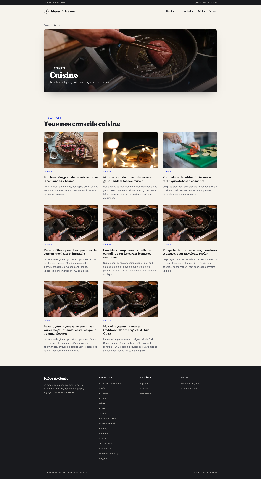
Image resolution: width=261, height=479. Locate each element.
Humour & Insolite (108, 453)
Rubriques (171, 11)
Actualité (189, 11)
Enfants (103, 428)
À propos (145, 383)
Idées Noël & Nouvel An (111, 383)
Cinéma (103, 388)
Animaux (103, 433)
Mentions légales (190, 383)
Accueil (47, 25)
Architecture (105, 448)
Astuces (103, 398)
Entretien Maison (108, 418)
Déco (102, 403)
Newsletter (146, 393)
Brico (102, 408)
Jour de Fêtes (106, 443)
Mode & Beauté (107, 423)
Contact (144, 388)
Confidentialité (189, 388)
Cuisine (201, 11)
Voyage (213, 11)
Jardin (102, 413)
